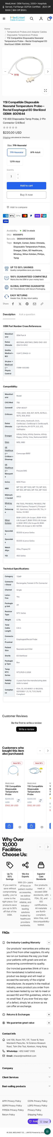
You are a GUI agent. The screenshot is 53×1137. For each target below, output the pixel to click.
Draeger (17, 250)
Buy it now (26, 194)
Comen (25, 243)
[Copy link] (41, 303)
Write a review (26, 729)
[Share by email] (34, 304)
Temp (16, 258)
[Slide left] (5, 71)
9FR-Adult (35, 152)
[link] (26, 7)
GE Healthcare (35, 250)
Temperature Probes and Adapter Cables (27, 32)
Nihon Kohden (29, 254)
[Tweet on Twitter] (20, 303)
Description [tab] (9, 314)
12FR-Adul (15, 161)
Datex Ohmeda (37, 243)
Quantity (10, 170)
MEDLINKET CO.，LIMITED (22, 1132)
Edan (24, 250)
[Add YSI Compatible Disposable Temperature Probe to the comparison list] (20, 827)
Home (7, 28)
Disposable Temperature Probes (22, 35)
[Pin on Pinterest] (27, 303)
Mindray (18, 254)
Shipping (6, 137)
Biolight (17, 243)
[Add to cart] (9, 826)
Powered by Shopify (39, 1132)
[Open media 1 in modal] (26, 71)
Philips (40, 254)
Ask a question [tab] (27, 314)
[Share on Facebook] (12, 303)
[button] (4, 18)
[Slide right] (48, 71)
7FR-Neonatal (16, 152)
